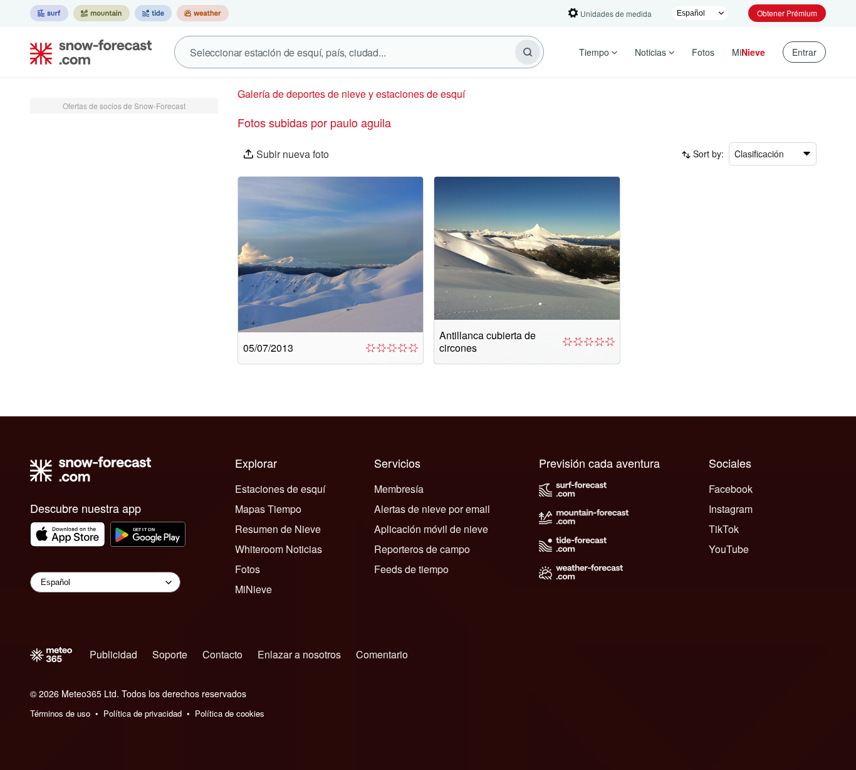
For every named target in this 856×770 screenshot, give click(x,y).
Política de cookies (229, 713)
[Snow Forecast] (87, 52)
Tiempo (594, 52)
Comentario (382, 654)
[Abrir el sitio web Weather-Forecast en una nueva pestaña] (203, 13)
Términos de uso (60, 713)
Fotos (703, 52)
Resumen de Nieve (278, 529)
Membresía (399, 489)
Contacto (222, 654)
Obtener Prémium (787, 13)
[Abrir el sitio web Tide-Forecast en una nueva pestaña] (153, 13)
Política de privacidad (142, 713)
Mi (748, 52)
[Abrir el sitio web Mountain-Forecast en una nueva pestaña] (101, 13)
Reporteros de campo (422, 549)
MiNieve (253, 589)
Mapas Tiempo (268, 509)
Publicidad (113, 654)
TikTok (724, 529)
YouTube (729, 549)
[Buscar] (527, 52)
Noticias (650, 52)
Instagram (731, 509)
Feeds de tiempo (411, 569)
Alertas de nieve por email (432, 509)
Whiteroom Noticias (278, 549)
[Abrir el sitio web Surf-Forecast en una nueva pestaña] (49, 13)
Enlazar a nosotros (299, 654)
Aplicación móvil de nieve (431, 529)
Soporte (169, 654)
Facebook (731, 489)
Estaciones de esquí (280, 489)
